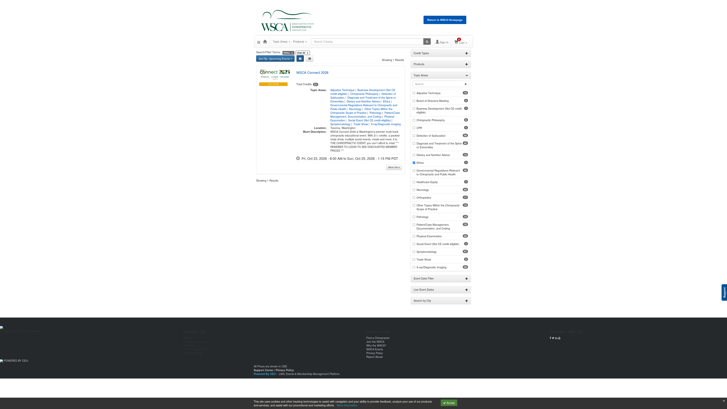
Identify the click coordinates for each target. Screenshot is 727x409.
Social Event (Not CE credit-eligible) (369, 120)
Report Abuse (374, 357)
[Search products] (427, 41)
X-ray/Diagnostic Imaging (386, 124)
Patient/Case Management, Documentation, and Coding (365, 114)
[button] (258, 41)
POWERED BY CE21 (16, 360)
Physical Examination (429, 236)
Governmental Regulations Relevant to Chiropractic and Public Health (438, 172)
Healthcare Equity (427, 182)
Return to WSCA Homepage (445, 19)
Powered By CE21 (265, 374)
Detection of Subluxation (431, 135)
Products (299, 41)
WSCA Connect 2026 (312, 72)
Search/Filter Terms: (268, 52)
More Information (347, 405)
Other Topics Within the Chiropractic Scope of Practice (361, 111)
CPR (419, 128)
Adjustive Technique (342, 90)
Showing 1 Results (393, 60)
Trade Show (360, 124)
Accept (450, 403)
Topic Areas (280, 41)
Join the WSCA (375, 341)
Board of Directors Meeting (433, 101)
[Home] (265, 41)
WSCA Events (374, 349)
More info (393, 167)
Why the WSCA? (376, 345)
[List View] (309, 58)
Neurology (355, 109)
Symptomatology (340, 124)
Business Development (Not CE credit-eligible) (440, 110)
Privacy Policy (374, 353)
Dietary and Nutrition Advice (363, 101)
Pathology (375, 113)
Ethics (386, 101)
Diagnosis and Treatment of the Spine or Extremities (439, 145)
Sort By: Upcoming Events (275, 58)
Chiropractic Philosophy (364, 94)
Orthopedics (424, 197)
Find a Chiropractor (378, 338)
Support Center (263, 370)
